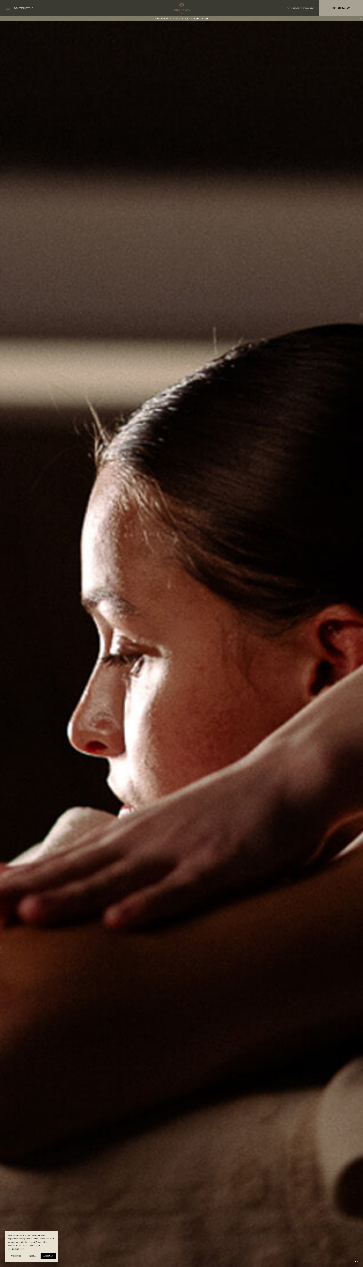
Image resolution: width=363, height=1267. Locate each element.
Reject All (32, 1256)
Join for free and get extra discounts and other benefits (181, 18)
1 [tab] (355, 1261)
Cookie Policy (18, 1249)
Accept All (48, 1256)
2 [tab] (357, 1261)
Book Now (341, 8)
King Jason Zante (181, 8)
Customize (16, 1256)
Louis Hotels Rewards (300, 8)
